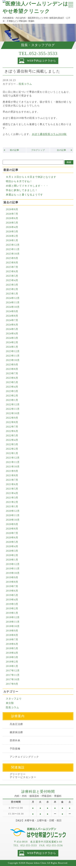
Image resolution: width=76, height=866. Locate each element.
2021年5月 (12, 488)
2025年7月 (12, 267)
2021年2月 (12, 502)
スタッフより (14, 698)
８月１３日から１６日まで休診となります (31, 177)
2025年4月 (12, 280)
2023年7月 (12, 373)
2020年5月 (12, 542)
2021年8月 (12, 475)
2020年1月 (12, 559)
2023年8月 (12, 369)
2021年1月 (12, 506)
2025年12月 (13, 245)
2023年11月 (13, 355)
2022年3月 (12, 444)
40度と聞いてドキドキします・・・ (27, 185)
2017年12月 (13, 670)
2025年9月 (12, 258)
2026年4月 (12, 227)
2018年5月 (12, 648)
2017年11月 (13, 675)
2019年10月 (13, 573)
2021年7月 (12, 480)
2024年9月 (12, 311)
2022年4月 (12, 440)
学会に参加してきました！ (22, 190)
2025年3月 (12, 284)
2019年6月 (12, 590)
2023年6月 (12, 378)
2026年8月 (12, 209)
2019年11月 (13, 568)
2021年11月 (13, 462)
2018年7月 (12, 639)
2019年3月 (12, 604)
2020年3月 (12, 551)
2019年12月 (13, 564)
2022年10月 (13, 413)
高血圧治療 (16, 724)
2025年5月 (12, 276)
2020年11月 (13, 515)
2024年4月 (12, 333)
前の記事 (14, 150)
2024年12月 (13, 298)
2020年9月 (12, 524)
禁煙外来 (15, 740)
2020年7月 (12, 533)
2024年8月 (12, 316)
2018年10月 (13, 626)
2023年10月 (13, 360)
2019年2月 (12, 608)
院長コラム (25, 84)
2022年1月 (12, 453)
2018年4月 (12, 653)
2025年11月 (13, 249)
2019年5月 (12, 595)
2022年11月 (13, 409)
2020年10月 (13, 520)
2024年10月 (13, 307)
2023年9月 (12, 364)
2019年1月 (12, 613)
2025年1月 (12, 293)
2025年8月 (12, 262)
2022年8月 (12, 422)
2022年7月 (12, 426)
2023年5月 (12, 382)
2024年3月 (12, 338)
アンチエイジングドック (24, 756)
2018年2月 (12, 661)
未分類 (10, 703)
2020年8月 (12, 528)
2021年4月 (12, 493)
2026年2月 (12, 236)
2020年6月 (12, 537)
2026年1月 (12, 240)
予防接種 (15, 748)
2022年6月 (12, 431)
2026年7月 (12, 214)
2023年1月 (12, 400)
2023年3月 (12, 391)
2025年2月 (12, 289)
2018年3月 (12, 657)
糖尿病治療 (16, 732)
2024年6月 (12, 324)
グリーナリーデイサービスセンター (23, 776)
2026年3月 (12, 231)
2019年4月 (12, 599)
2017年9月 (12, 684)
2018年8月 (12, 635)
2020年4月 (12, 546)
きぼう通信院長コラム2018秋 (49, 134)
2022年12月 (13, 404)
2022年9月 (12, 418)
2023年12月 (13, 351)
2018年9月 (12, 630)
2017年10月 (13, 679)
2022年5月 (12, 435)
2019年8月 (12, 582)
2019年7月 (12, 586)
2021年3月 (12, 497)
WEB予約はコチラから (41, 60)
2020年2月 (12, 555)
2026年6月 (12, 218)
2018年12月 (13, 617)
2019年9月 (12, 577)
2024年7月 (12, 320)
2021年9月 (12, 471)
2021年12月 (13, 457)
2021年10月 (13, 466)
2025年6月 (12, 271)
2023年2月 (12, 395)
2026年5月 (12, 222)
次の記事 (61, 150)
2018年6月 (12, 644)
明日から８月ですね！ (19, 181)
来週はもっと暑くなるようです (24, 194)
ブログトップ (38, 150)
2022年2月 (12, 449)
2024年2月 (12, 342)
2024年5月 (12, 329)
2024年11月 (13, 302)
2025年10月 (13, 253)
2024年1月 (12, 347)
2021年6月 (12, 484)
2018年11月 (13, 621)
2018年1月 (12, 666)
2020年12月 (13, 511)
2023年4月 (12, 386)
